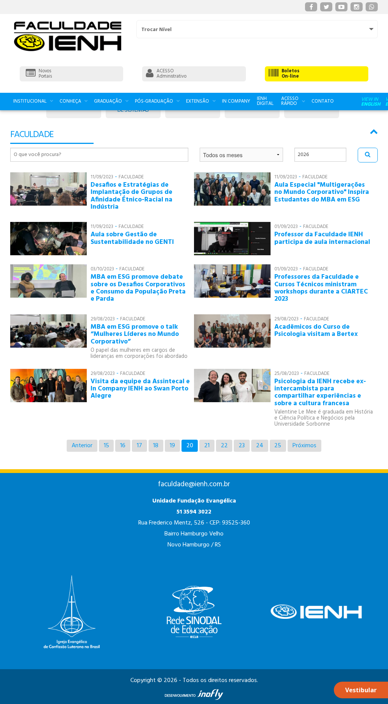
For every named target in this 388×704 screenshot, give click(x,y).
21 (207, 446)
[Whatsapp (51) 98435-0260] (372, 6)
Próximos (304, 446)
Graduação (108, 101)
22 (224, 446)
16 (122, 446)
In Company (236, 101)
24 (259, 446)
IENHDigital (265, 101)
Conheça (70, 101)
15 (106, 446)
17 (139, 446)
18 (155, 446)
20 (189, 446)
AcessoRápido (290, 101)
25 (277, 446)
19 (172, 446)
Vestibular (361, 690)
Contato (322, 101)
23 (242, 446)
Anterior (82, 446)
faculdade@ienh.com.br (194, 484)
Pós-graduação (154, 101)
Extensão (197, 101)
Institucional (30, 101)
